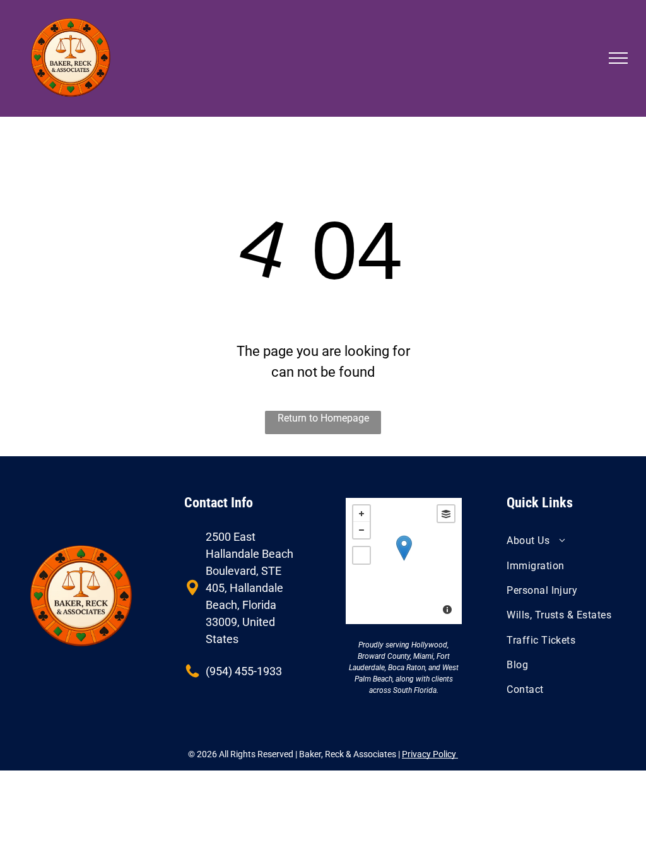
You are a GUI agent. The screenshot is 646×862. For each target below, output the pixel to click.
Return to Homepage (323, 418)
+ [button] (361, 513)
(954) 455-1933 (244, 671)
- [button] (361, 530)
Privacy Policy (430, 754)
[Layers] (446, 513)
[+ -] (404, 561)
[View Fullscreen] (361, 555)
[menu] (618, 58)
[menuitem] (565, 540)
